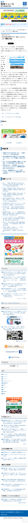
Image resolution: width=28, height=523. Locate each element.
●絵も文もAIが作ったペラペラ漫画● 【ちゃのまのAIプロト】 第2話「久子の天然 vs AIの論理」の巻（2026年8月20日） (14, 273)
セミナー (5, 378)
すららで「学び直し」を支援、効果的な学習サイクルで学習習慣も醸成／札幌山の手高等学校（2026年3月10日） (14, 436)
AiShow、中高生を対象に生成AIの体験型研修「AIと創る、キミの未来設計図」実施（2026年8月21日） (14, 223)
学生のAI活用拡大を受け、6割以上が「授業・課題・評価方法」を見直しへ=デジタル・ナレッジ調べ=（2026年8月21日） (14, 200)
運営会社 (3, 512)
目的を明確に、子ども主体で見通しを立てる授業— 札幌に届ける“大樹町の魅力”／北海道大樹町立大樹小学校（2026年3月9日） (14, 441)
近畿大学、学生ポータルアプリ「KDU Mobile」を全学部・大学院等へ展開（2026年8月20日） (14, 469)
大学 (4, 385)
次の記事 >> (19, 142)
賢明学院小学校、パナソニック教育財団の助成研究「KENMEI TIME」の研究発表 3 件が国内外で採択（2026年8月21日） (14, 213)
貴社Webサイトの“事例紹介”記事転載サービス (14, 452)
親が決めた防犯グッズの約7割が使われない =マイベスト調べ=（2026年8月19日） (14, 485)
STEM (4, 391)
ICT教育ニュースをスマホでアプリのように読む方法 (14, 455)
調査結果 (5, 383)
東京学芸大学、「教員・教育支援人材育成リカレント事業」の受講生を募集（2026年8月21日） (13, 208)
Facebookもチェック (14, 352)
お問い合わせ (4, 514)
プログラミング (7, 381)
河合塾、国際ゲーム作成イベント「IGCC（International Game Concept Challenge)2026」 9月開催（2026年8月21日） (13, 229)
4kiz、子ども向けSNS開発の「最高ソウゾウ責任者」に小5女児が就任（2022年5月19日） (14, 162)
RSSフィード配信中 (14, 346)
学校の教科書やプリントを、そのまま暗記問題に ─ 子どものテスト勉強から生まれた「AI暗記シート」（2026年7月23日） (14, 290)
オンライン (5, 374)
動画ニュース (5, 307)
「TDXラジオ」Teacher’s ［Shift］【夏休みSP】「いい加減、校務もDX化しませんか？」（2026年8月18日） (14, 328)
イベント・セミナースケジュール (11, 303)
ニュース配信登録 (20, 10)
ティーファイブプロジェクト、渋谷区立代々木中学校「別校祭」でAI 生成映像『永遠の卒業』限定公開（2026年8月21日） (14, 218)
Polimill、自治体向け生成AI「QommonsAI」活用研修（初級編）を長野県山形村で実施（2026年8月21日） (14, 195)
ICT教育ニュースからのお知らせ (11, 495)
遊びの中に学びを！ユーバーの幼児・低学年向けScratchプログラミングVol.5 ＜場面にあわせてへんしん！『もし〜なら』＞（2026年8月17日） (14, 279)
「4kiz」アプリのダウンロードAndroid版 (11, 117)
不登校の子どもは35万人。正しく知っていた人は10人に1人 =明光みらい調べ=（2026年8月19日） (14, 475)
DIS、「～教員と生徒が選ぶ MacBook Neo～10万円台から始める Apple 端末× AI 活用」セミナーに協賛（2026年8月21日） (14, 184)
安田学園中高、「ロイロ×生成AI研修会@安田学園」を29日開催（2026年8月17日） (14, 490)
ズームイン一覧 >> (21, 298)
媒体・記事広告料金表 (9, 10)
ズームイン (5, 268)
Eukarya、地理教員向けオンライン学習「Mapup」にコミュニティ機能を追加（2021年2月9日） (14, 172)
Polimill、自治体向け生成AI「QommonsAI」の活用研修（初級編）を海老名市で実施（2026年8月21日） (14, 190)
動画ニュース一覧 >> (21, 341)
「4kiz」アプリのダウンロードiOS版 (10, 113)
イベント (5, 376)
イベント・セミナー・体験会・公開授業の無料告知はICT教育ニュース (14, 459)
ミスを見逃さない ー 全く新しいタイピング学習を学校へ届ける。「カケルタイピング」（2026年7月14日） (14, 295)
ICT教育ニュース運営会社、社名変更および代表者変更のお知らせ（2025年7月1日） (14, 500)
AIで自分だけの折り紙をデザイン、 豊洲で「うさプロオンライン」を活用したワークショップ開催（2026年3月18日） (14, 431)
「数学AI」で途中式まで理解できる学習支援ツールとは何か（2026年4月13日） (14, 426)
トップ (2, 29)
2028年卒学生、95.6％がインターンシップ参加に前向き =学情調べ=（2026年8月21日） (14, 204)
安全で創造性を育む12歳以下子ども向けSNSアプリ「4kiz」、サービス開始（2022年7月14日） (14, 158)
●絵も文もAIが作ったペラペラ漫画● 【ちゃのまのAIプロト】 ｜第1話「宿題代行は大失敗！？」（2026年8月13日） (14, 285)
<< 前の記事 (9, 142)
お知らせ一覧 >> (22, 502)
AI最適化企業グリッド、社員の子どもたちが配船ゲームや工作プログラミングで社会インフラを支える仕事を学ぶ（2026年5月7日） (14, 422)
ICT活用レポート (6, 416)
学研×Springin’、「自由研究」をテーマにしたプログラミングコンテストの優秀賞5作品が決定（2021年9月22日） (14, 167)
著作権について (19, 512)
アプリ (4, 387)
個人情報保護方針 (10, 512)
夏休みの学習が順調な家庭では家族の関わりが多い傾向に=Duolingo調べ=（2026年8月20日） (14, 480)
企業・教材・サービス (10, 29)
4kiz (2, 125)
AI (3, 389)
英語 (4, 393)
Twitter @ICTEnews (14, 357)
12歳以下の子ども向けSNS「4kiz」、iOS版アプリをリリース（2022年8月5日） (14, 153)
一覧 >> (24, 444)
